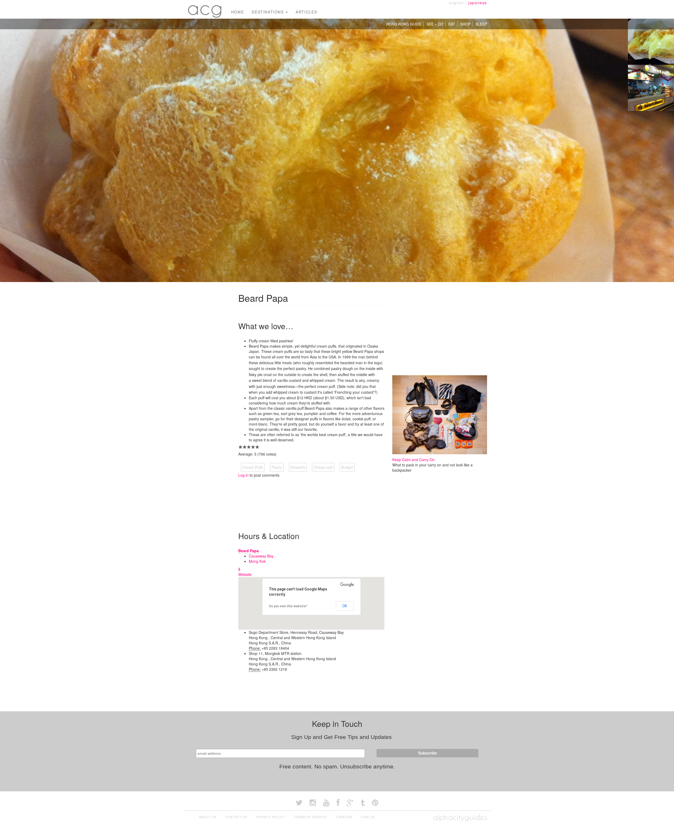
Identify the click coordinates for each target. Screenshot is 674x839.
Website (245, 574)
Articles (306, 11)
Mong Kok (257, 561)
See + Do (435, 24)
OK (344, 606)
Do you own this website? (288, 606)
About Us (207, 817)
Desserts (297, 467)
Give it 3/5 (249, 447)
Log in (243, 475)
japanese (477, 2)
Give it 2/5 (244, 447)
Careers (344, 817)
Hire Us (368, 817)
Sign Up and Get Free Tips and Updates (341, 737)
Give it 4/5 (253, 447)
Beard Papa (248, 550)
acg (205, 8)
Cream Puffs (252, 467)
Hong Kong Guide (404, 24)
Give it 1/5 (240, 447)
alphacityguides (460, 817)
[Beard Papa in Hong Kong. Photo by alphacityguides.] (651, 87)
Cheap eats (323, 467)
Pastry (276, 467)
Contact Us (236, 817)
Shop (465, 24)
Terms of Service (310, 817)
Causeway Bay (261, 556)
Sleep (481, 24)
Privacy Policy (270, 817)
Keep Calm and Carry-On (413, 459)
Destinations (268, 11)
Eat (451, 24)
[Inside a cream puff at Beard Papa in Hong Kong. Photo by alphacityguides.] (651, 41)
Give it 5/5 (257, 447)
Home (237, 11)
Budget (347, 467)
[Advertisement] (334, 500)
